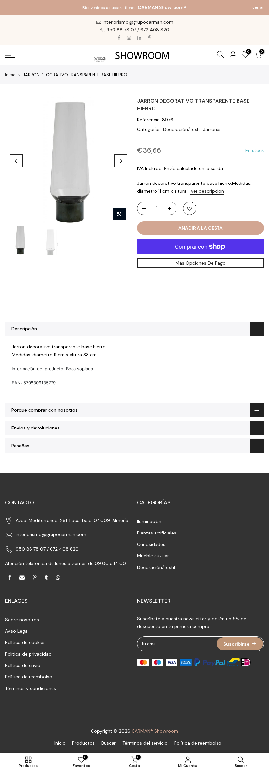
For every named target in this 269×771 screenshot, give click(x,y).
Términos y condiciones (30, 688)
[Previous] (16, 160)
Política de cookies (25, 642)
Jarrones (212, 129)
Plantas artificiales (156, 533)
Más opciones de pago (201, 263)
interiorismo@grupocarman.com (51, 534)
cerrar (14, 7)
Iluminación (149, 521)
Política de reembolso (28, 677)
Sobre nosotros (22, 619)
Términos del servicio (145, 743)
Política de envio (22, 665)
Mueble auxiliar (153, 556)
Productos (83, 743)
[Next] (120, 160)
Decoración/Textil (182, 129)
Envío (170, 168)
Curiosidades (151, 544)
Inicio (10, 75)
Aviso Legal (17, 631)
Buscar (108, 743)
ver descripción (207, 191)
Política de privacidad (28, 654)
